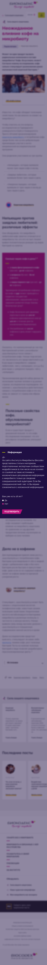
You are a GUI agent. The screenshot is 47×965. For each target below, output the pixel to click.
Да (6, 500)
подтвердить (11, 511)
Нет (6, 504)
